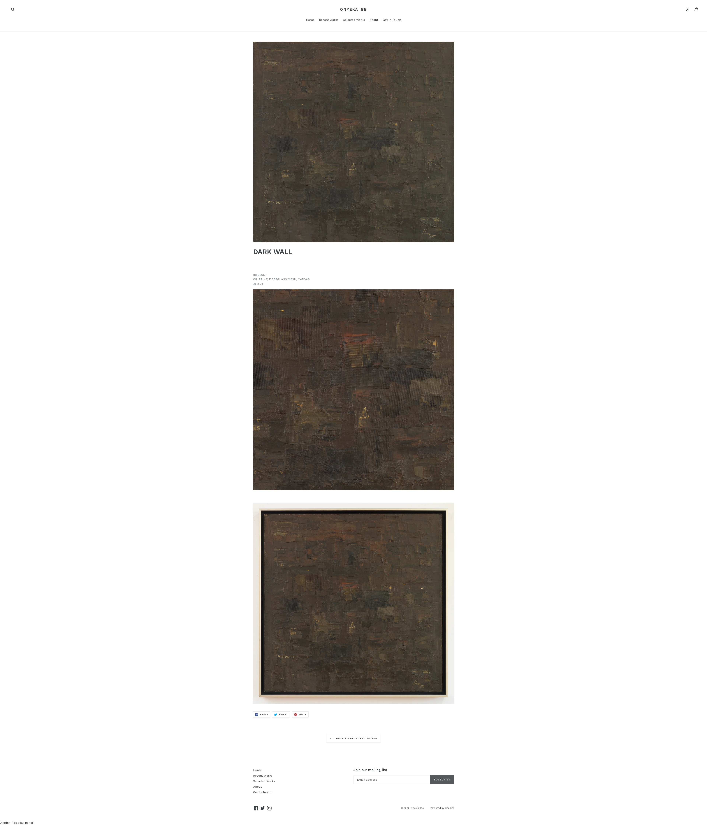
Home (310, 20)
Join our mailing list (370, 770)
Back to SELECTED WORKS (356, 738)
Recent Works (328, 20)
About (374, 20)
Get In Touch (392, 20)
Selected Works (354, 20)
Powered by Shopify (442, 808)
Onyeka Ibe (353, 9)
